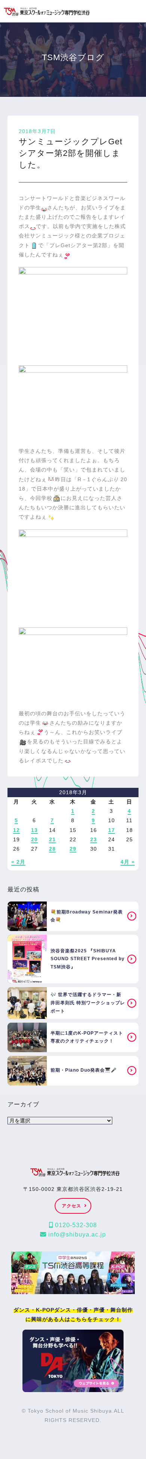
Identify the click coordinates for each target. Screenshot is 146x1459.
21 (52, 839)
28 (52, 849)
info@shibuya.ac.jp (76, 1234)
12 (16, 830)
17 (111, 830)
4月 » (128, 862)
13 (34, 830)
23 (93, 839)
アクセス (71, 1205)
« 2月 (18, 862)
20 (34, 839)
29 (73, 849)
